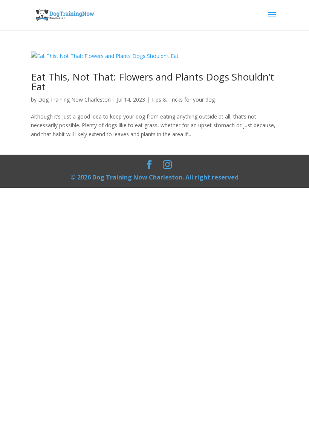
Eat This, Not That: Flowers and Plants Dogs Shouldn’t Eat (152, 81)
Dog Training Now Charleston (74, 99)
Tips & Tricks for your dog (183, 99)
